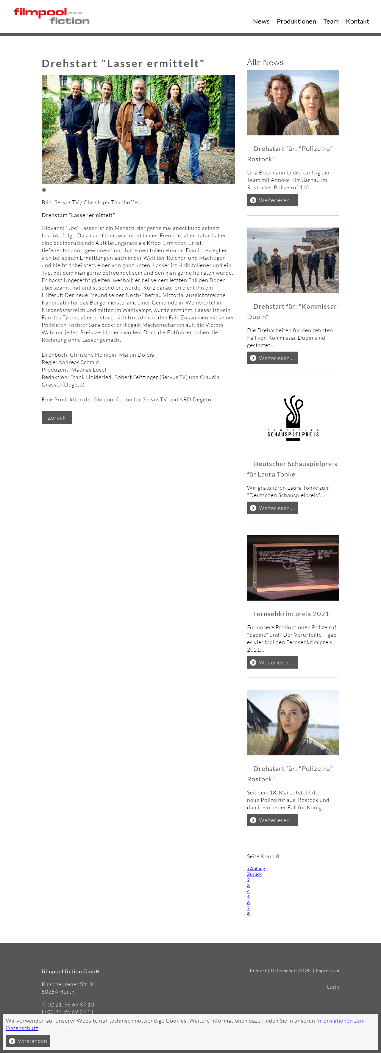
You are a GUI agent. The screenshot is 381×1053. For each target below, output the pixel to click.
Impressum (327, 970)
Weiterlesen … (278, 201)
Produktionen (296, 21)
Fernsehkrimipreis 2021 (291, 614)
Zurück (57, 417)
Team (331, 21)
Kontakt (357, 21)
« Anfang (256, 868)
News (261, 21)
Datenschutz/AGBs (291, 970)
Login (333, 987)
